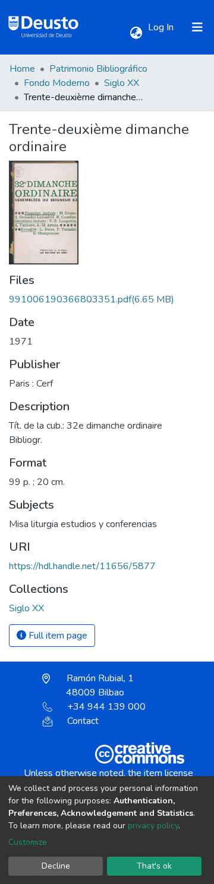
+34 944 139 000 (106, 706)
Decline (56, 866)
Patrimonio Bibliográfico (98, 68)
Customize (27, 842)
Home (22, 68)
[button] (136, 33)
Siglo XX (121, 83)
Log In (162, 27)
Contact (83, 720)
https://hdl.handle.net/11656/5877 (82, 566)
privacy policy (153, 825)
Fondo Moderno (57, 83)
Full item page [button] (56, 635)
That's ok (154, 866)
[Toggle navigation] (197, 27)
